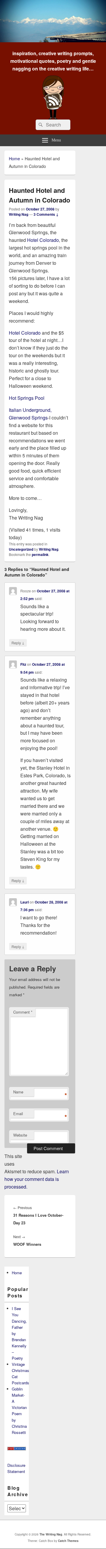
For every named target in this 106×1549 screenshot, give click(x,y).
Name (18, 1092)
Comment (22, 1012)
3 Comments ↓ (46, 214)
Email (18, 1113)
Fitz (23, 664)
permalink (40, 554)
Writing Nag (18, 214)
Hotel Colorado (43, 240)
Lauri (24, 902)
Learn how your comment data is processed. (36, 1179)
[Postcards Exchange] (16, 1449)
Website (20, 1135)
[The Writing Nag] (53, 40)
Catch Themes (68, 1541)
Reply (17, 642)
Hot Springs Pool (26, 398)
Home (14, 158)
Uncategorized (21, 549)
